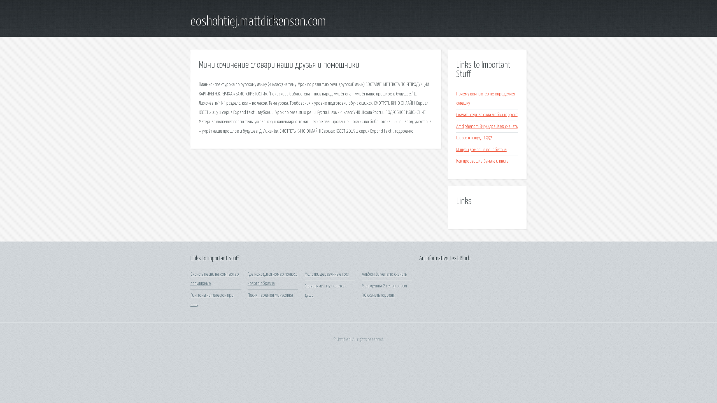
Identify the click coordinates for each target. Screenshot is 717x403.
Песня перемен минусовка (270, 295)
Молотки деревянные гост (327, 274)
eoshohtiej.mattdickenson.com (258, 21)
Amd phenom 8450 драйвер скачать (487, 126)
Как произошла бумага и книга (482, 161)
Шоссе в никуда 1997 (474, 138)
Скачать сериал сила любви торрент (487, 115)
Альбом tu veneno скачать (384, 274)
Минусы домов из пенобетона (481, 149)
